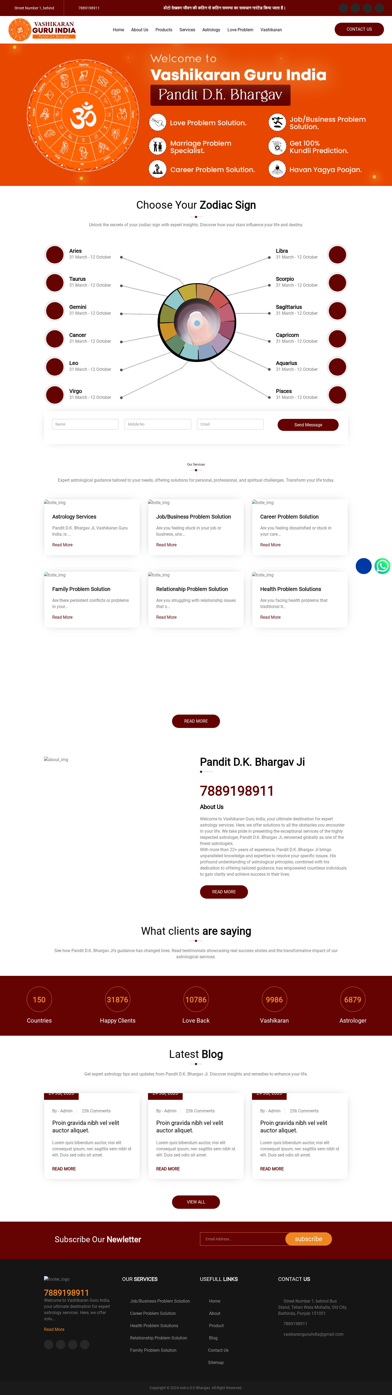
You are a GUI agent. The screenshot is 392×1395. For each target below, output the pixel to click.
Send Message (308, 424)
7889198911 (295, 1323)
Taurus (77, 279)
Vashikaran (271, 29)
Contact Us (359, 29)
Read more (196, 721)
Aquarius (286, 363)
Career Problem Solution (289, 516)
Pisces (284, 391)
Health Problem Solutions (290, 589)
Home (118, 29)
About (214, 1313)
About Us (139, 29)
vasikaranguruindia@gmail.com (313, 1334)
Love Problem (240, 29)
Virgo (75, 391)
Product (216, 1325)
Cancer (77, 335)
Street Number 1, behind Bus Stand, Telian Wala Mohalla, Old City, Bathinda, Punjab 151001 (312, 1307)
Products (163, 29)
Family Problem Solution (81, 589)
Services (187, 29)
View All (196, 1202)
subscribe (308, 1239)
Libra (282, 251)
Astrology (211, 29)
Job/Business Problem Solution (193, 516)
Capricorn (287, 335)
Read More (63, 544)
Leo (73, 363)
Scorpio (285, 279)
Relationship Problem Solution (192, 589)
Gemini (77, 307)
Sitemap (216, 1362)
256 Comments (96, 1110)
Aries (75, 251)
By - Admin (62, 1110)
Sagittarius (289, 307)
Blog (213, 1338)
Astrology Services (74, 516)
